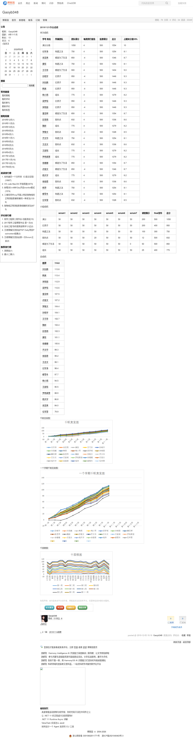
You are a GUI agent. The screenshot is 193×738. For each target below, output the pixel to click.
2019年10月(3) (8, 126)
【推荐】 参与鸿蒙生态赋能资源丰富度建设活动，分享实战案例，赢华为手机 (73, 656)
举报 (189, 635)
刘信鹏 (45, 82)
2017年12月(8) (8, 155)
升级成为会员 (176, 627)
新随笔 (22, 19)
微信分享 (82, 607)
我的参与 (6, 102)
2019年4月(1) (7, 134)
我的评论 (6, 99)
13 (9, 37)
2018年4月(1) (7, 152)
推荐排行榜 (6, 246)
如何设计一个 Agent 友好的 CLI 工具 (58, 726)
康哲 (44, 63)
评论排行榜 (6, 215)
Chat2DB (71, 3)
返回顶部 (187, 642)
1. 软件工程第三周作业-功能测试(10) (18, 219)
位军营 (45, 200)
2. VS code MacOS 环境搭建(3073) (17, 183)
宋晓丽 (45, 107)
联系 (30, 19)
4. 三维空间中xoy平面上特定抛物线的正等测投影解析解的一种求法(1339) (18, 198)
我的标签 (6, 109)
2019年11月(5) (8, 123)
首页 (14, 19)
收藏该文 (70, 607)
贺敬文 (45, 131)
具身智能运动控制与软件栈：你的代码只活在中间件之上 (66, 712)
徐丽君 (45, 181)
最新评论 (6, 106)
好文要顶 (49, 607)
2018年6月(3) (7, 145)
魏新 (44, 125)
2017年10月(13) (9, 163)
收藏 (183, 635)
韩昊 (44, 88)
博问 (43, 3)
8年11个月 (12, 34)
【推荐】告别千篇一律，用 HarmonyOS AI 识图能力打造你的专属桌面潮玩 (73, 660)
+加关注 (43, 624)
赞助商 (60, 3)
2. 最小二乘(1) (8, 254)
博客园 (5, 19)
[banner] (8, 3)
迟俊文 (45, 169)
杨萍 (44, 187)
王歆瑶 (45, 150)
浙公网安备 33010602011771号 (86, 735)
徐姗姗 (45, 162)
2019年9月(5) (7, 130)
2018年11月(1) (8, 137)
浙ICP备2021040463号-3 (112, 735)
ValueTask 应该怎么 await (53, 722)
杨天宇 (45, 175)
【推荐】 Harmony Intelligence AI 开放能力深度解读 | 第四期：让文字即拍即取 (74, 653)
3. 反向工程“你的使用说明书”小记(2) (17, 226)
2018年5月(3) (7, 148)
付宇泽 (45, 51)
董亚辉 (45, 113)
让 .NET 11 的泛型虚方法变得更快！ (58, 715)
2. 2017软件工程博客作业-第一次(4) (17, 222)
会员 (20, 3)
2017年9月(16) (8, 166)
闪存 (51, 3)
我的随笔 (6, 95)
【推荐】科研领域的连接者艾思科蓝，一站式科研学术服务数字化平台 (70, 663)
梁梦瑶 (45, 101)
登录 (76, 647)
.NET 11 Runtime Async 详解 (55, 719)
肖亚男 (45, 57)
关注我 (60, 607)
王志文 (45, 144)
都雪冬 (45, 193)
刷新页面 (177, 642)
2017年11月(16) (9, 159)
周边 (28, 3)
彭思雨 (45, 119)
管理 (45, 19)
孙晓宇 (45, 76)
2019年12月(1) (8, 119)
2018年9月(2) (7, 141)
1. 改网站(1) (7, 250)
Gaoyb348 (10, 12)
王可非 (45, 70)
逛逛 (85, 647)
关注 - (59, 618)
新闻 (36, 3)
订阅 (38, 19)
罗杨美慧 (46, 156)
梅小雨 (45, 94)
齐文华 (45, 138)
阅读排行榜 (6, 172)
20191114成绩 (55, 632)
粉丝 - (52, 618)
